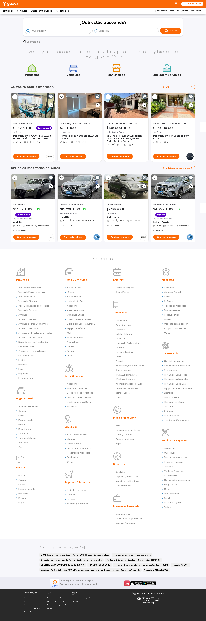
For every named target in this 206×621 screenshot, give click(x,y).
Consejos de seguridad (178, 11)
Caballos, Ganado (173, 292)
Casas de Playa (26, 346)
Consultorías (170, 475)
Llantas (70, 346)
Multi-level (169, 452)
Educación (71, 427)
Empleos (118, 279)
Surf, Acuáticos (123, 485)
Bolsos (21, 475)
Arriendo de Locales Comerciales (35, 332)
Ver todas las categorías (82, 598)
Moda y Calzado (26, 489)
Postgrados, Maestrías (78, 452)
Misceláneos (170, 370)
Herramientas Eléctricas (176, 374)
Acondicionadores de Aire (129, 383)
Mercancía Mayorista (126, 506)
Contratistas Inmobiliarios (177, 365)
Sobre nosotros (30, 598)
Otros (21, 447)
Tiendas (75, 601)
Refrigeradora (123, 392)
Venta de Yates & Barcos (80, 401)
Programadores (172, 484)
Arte (118, 425)
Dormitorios (24, 429)
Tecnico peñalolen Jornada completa (132, 555)
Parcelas (22, 364)
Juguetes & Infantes (77, 482)
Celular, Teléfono (124, 334)
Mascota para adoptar (176, 323)
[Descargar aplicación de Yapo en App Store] (136, 583)
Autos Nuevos (74, 296)
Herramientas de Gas (175, 383)
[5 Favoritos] (61, 96)
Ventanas (23, 442)
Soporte (27, 605)
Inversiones (170, 448)
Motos (70, 292)
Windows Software (125, 379)
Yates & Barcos (74, 376)
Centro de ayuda (196, 11)
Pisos (21, 415)
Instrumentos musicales (128, 430)
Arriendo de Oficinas (29, 328)
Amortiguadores (75, 310)
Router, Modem (123, 370)
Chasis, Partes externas (79, 319)
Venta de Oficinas (27, 301)
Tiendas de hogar (27, 438)
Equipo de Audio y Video (128, 343)
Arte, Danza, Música (77, 434)
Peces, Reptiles (171, 314)
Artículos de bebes (76, 490)
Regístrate (28, 612)
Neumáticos (73, 341)
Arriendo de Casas (28, 319)
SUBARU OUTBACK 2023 (156, 570)
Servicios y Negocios (174, 440)
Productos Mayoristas (175, 457)
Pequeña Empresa (173, 461)
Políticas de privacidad (56, 601)
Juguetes (72, 499)
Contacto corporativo (32, 608)
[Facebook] (139, 599)
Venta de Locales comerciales (33, 305)
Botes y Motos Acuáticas (80, 392)
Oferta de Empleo (125, 287)
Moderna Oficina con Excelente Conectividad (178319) (133, 560)
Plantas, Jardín (25, 419)
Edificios (22, 360)
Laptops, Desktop (125, 352)
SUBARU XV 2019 (180, 565)
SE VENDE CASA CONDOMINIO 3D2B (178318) (62, 565)
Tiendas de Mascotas (175, 305)
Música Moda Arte (124, 417)
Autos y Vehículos (76, 279)
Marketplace (62, 11)
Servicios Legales (172, 502)
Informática (121, 338)
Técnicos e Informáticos (79, 448)
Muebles (22, 424)
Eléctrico (168, 392)
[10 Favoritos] (108, 96)
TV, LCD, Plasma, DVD (126, 374)
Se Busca (71, 351)
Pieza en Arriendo (27, 355)
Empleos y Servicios (41, 11)
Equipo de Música (76, 328)
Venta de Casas (26, 296)
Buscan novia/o (172, 310)
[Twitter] (148, 599)
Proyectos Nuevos (27, 378)
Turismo (168, 507)
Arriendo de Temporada (30, 337)
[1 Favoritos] (14, 96)
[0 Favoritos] (154, 96)
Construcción (170, 353)
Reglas (49, 608)
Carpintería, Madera (174, 361)
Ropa (21, 502)
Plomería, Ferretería (174, 401)
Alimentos (169, 287)
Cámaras (120, 329)
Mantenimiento (172, 415)
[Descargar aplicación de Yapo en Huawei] (127, 583)
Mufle (70, 332)
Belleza (20, 467)
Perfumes (23, 493)
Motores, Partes (75, 337)
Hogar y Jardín (25, 398)
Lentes (22, 484)
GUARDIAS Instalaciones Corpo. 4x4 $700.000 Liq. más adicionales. (75, 555)
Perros (167, 319)
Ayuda (26, 601)
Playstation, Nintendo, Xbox (130, 365)
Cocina (22, 411)
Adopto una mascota (175, 328)
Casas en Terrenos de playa (32, 351)
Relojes (22, 498)
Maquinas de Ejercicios (127, 481)
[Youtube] (157, 599)
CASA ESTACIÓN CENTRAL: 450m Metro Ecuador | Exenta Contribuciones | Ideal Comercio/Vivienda (90, 570)
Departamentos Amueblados (33, 341)
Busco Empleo (123, 292)
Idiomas (71, 439)
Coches (71, 494)
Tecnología (120, 312)
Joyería (22, 479)
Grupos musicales (125, 439)
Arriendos (23, 314)
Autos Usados (74, 287)
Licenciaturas (74, 443)
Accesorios (73, 305)
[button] (51, 105)
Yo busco (72, 406)
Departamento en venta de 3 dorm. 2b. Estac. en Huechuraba (71, 560)
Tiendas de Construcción (177, 419)
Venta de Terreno (27, 310)
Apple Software (124, 324)
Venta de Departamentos (31, 292)
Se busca (23, 433)
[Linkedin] (152, 599)
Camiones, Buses (75, 314)
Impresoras (121, 347)
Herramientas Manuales (176, 379)
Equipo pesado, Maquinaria (81, 323)
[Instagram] (143, 599)
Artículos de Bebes (28, 406)
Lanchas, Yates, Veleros (79, 397)
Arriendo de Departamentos (33, 323)
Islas (20, 369)
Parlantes (120, 361)
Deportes (119, 464)
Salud (167, 498)
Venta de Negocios (174, 470)
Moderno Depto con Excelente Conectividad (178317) (141, 565)
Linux (118, 356)
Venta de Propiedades (29, 287)
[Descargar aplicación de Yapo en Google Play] (149, 583)
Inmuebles (8, 11)
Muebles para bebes (77, 503)
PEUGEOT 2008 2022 (99, 565)
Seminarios (72, 457)
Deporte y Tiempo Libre (128, 476)
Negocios (23, 373)
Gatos (167, 296)
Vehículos (22, 11)
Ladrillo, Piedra (171, 397)
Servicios (168, 406)
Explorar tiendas (160, 11)
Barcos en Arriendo (77, 388)
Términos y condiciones (56, 598)
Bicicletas (120, 471)
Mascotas (168, 279)
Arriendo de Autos (76, 301)
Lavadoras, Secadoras (127, 388)
